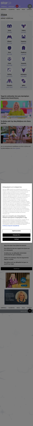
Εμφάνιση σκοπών (16, 230)
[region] (16, 213)
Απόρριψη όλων (16, 235)
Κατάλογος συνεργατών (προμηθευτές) (11, 225)
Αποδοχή (16, 239)
